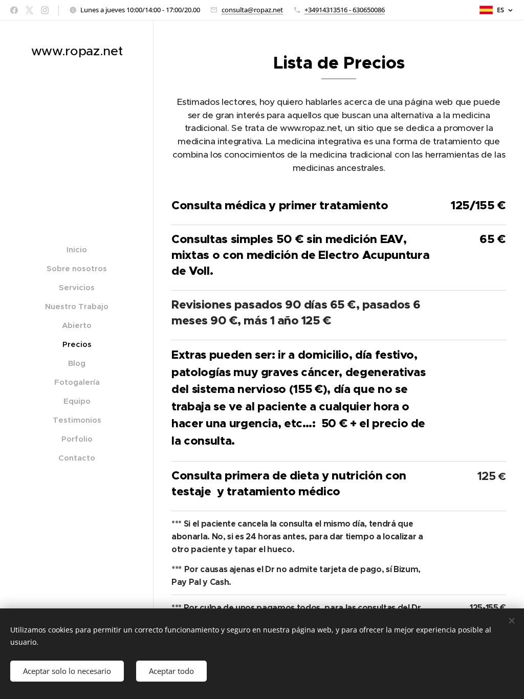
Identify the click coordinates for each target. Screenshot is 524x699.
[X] (29, 10)
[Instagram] (44, 10)
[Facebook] (14, 10)
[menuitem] (76, 249)
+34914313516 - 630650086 (344, 9)
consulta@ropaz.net (252, 9)
